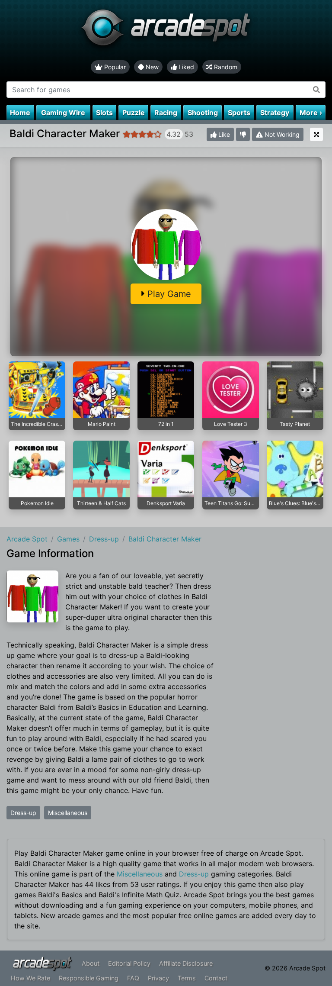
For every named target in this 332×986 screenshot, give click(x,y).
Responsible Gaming (88, 978)
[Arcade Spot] (166, 30)
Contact (215, 978)
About (90, 963)
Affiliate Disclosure (186, 963)
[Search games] (317, 89)
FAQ (133, 978)
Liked (185, 67)
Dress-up (23, 812)
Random (224, 67)
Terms (187, 978)
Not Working (281, 134)
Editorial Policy (129, 963)
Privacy (158, 978)
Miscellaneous (67, 812)
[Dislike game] (243, 134)
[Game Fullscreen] (316, 134)
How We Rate (30, 978)
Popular (114, 67)
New (151, 67)
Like (223, 134)
